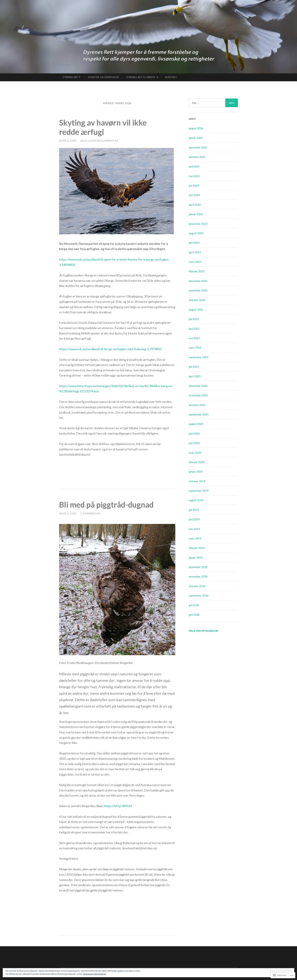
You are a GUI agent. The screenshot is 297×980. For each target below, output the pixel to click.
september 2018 (198, 595)
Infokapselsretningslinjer (94, 974)
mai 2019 (194, 528)
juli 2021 (194, 366)
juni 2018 (194, 614)
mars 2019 (195, 538)
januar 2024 (196, 214)
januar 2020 (196, 471)
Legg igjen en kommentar (99, 140)
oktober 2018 (197, 586)
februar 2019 (196, 547)
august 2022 (196, 309)
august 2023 (196, 233)
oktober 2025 (197, 156)
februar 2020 (196, 462)
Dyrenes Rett (72, 77)
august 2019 (196, 500)
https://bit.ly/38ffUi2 (118, 806)
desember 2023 (198, 223)
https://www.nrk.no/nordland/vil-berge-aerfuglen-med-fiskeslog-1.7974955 (110, 349)
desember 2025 (198, 147)
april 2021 (195, 376)
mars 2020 (195, 452)
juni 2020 (194, 433)
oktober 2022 (197, 300)
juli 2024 (194, 185)
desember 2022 (198, 280)
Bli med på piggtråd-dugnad (106, 504)
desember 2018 (198, 567)
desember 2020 (198, 385)
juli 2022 (194, 319)
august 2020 (196, 423)
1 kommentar (90, 513)
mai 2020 (194, 443)
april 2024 (195, 204)
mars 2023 (195, 261)
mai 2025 (194, 176)
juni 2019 (194, 519)
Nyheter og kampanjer (103, 77)
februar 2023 (196, 271)
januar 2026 (196, 137)
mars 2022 (195, 347)
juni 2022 (194, 328)
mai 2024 (194, 195)
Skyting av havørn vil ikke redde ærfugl (103, 127)
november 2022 (198, 290)
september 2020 (198, 414)
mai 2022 (194, 338)
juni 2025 (194, 166)
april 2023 (195, 252)
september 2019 (198, 490)
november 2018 (198, 576)
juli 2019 (194, 509)
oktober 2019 (197, 481)
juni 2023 (194, 242)
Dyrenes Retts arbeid (140, 77)
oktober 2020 (197, 404)
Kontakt (171, 77)
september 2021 (198, 357)
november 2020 (198, 395)
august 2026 (196, 128)
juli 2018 (194, 605)
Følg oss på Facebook (203, 631)
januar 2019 (196, 557)
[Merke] (213, 103)
